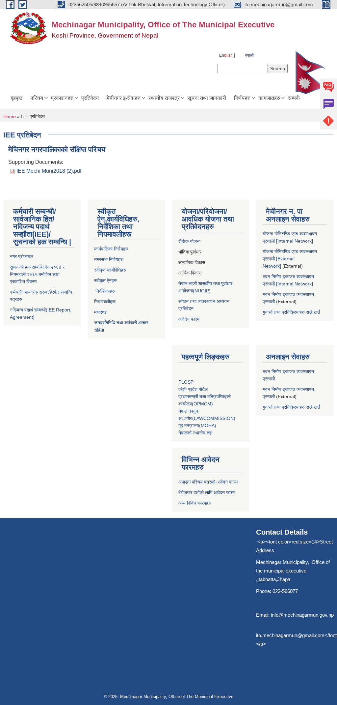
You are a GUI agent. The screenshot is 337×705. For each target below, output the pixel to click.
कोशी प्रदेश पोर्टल (193, 389)
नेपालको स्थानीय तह (195, 432)
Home (9, 116)
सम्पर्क (294, 98)
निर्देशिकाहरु (104, 291)
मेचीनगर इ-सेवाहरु (124, 98)
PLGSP (186, 382)
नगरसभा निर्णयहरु (108, 259)
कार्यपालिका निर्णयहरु (111, 248)
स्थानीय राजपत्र (164, 98)
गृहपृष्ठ (17, 98)
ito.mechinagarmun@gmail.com (290, 635)
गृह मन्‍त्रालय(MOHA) (197, 425)
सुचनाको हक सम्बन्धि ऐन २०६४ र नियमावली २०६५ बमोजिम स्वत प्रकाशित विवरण (37, 274)
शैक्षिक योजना (190, 241)
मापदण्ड (100, 312)
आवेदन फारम (188, 319)
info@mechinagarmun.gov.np (302, 615)
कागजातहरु (269, 98)
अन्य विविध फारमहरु (194, 503)
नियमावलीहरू (105, 301)
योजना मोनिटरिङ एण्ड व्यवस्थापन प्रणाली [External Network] (290, 259)
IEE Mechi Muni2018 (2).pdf (48, 171)
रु (125, 270)
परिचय (37, 98)
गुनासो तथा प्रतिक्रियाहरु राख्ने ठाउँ (293, 312)
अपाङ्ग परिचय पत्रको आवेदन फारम (208, 482)
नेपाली (249, 55)
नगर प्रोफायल (21, 256)
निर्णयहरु (242, 98)
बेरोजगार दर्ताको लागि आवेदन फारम (206, 492)
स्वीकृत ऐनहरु (106, 280)
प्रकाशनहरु (62, 98)
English (226, 55)
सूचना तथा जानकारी (207, 98)
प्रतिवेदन (90, 98)
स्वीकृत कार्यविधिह (108, 270)
